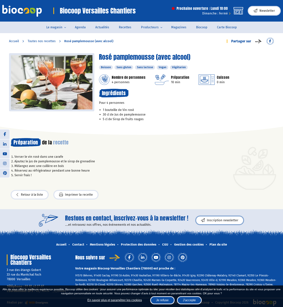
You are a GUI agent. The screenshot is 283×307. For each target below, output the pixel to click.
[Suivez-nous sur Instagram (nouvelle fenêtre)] (5, 163)
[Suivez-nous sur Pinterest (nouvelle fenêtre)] (5, 173)
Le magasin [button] (54, 27)
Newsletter (267, 11)
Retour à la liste (32, 194)
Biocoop (201, 27)
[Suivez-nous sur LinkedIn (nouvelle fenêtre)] (5, 144)
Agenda (80, 27)
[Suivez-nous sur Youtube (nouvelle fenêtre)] (5, 153)
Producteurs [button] (150, 27)
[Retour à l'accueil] (22, 11)
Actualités (102, 27)
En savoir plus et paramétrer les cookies (114, 300)
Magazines (178, 27)
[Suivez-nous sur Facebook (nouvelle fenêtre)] (5, 134)
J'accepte (189, 300)
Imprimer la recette (79, 194)
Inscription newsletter (222, 220)
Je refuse (162, 300)
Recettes (125, 27)
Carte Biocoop (227, 27)
